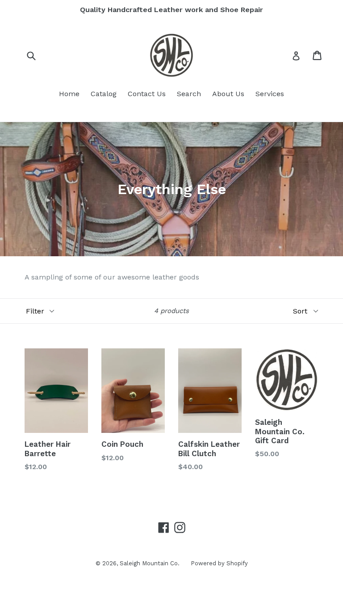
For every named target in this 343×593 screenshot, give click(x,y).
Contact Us (147, 93)
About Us (228, 93)
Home (69, 93)
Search (189, 93)
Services (269, 93)
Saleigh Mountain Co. (150, 563)
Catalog (104, 93)
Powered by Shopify (219, 563)
